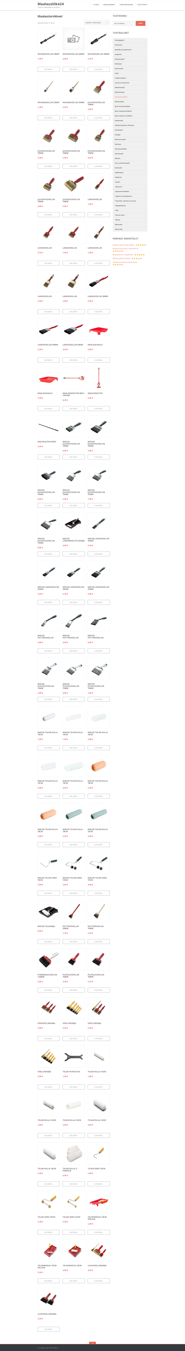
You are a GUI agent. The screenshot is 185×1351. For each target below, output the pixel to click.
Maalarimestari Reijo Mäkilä (124, 245)
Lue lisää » (48, 69)
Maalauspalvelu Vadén (121, 258)
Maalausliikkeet (109, 4)
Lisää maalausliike (126, 4)
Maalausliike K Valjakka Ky (123, 254)
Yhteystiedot (142, 4)
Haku (140, 23)
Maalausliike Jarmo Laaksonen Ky (125, 248)
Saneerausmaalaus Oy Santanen (125, 262)
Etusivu (96, 4)
